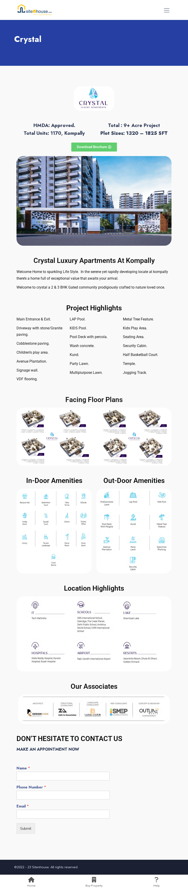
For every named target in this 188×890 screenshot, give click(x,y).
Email (23, 806)
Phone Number (31, 787)
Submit (25, 828)
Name (23, 768)
